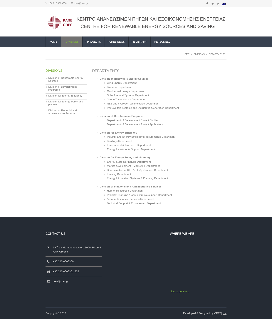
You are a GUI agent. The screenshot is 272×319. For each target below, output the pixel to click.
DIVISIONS (72, 41)
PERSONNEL (162, 41)
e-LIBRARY (140, 41)
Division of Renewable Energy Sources (65, 79)
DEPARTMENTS (217, 54)
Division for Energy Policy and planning (65, 103)
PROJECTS (94, 41)
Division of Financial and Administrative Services (62, 112)
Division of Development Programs (62, 88)
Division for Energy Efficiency (65, 95)
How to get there (179, 291)
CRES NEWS (117, 41)
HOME (53, 41)
